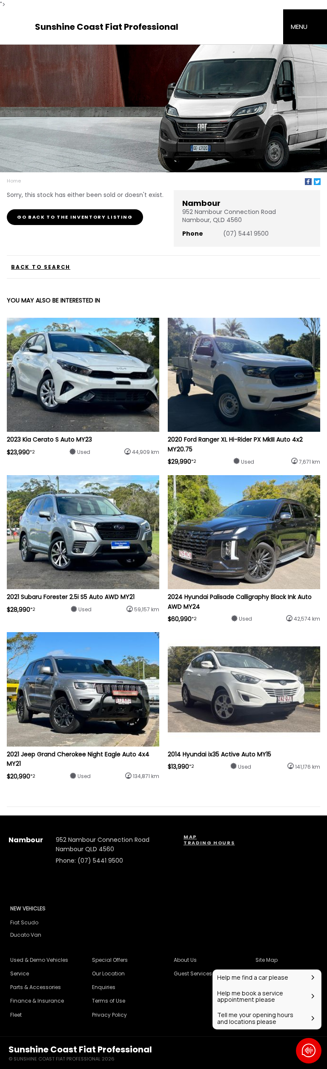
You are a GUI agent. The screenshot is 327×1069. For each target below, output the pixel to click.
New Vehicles (28, 908)
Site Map (266, 960)
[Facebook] (308, 181)
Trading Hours (209, 842)
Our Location (108, 973)
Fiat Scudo (24, 922)
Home (14, 180)
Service (19, 973)
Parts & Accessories (35, 987)
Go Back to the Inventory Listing (75, 217)
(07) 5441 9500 (246, 233)
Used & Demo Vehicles (39, 960)
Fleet (16, 1014)
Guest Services (193, 973)
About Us (185, 960)
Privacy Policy (109, 1014)
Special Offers (110, 960)
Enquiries (103, 987)
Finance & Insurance (37, 1000)
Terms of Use (108, 1000)
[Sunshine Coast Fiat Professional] (18, 27)
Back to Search (40, 267)
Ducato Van (25, 934)
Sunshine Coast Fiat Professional (106, 27)
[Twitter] (317, 181)
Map (190, 836)
